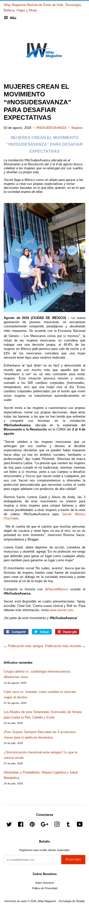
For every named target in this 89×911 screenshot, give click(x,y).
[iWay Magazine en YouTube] (80, 825)
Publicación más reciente (63, 646)
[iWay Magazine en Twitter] (9, 825)
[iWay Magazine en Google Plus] (44, 825)
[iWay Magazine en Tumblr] (68, 825)
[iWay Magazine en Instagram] (57, 825)
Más (12, 18)
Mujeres (77, 128)
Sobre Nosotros (44, 882)
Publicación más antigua (25, 646)
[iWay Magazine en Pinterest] (32, 825)
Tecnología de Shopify (71, 901)
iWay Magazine (47, 901)
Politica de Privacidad (44, 888)
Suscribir (73, 859)
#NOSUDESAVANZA (51, 128)
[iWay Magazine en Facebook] (20, 825)
